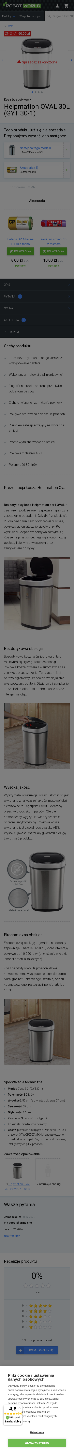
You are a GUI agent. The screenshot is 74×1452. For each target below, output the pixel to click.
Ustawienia (37, 1432)
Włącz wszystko (37, 1442)
